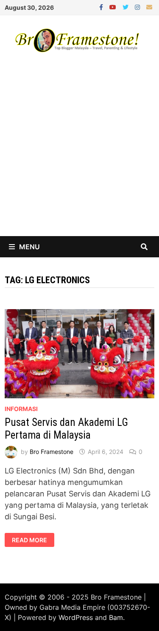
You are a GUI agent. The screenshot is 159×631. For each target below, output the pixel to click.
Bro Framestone (51, 451)
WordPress (76, 617)
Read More (29, 540)
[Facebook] (102, 6)
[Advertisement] (79, 152)
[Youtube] (113, 6)
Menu (29, 246)
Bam (116, 617)
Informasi (21, 408)
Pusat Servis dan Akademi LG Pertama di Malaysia (66, 428)
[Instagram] (138, 6)
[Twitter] (126, 6)
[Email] (149, 6)
